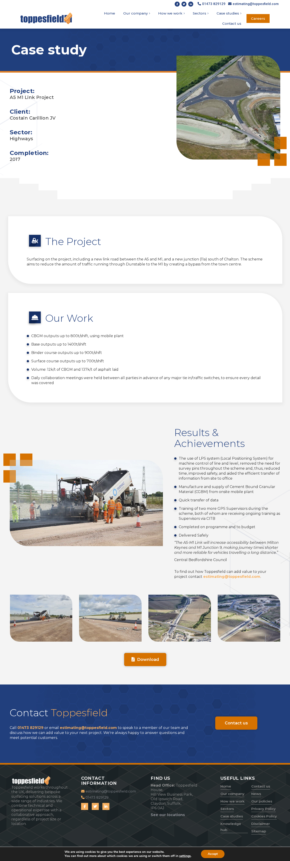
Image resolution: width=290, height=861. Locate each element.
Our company (232, 794)
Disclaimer (260, 824)
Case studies (231, 816)
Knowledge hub (230, 827)
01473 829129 (30, 728)
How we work (232, 801)
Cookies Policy (264, 816)
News (256, 794)
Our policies (261, 801)
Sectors (227, 809)
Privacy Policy (263, 809)
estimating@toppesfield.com (231, 576)
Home (225, 786)
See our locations (168, 815)
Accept (213, 854)
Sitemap (258, 831)
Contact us (260, 786)
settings (185, 856)
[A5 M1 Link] (41, 618)
